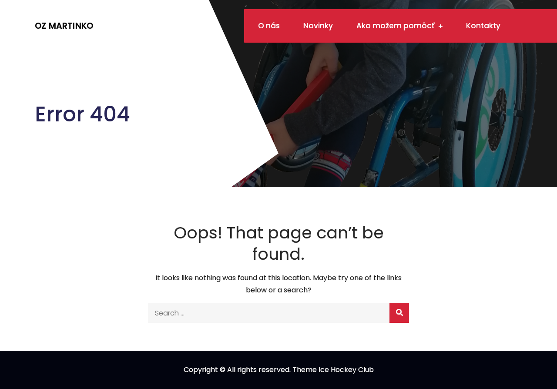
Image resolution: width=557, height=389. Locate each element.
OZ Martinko (64, 26)
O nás (269, 25)
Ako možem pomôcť (395, 25)
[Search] (399, 313)
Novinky (318, 25)
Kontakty (483, 25)
